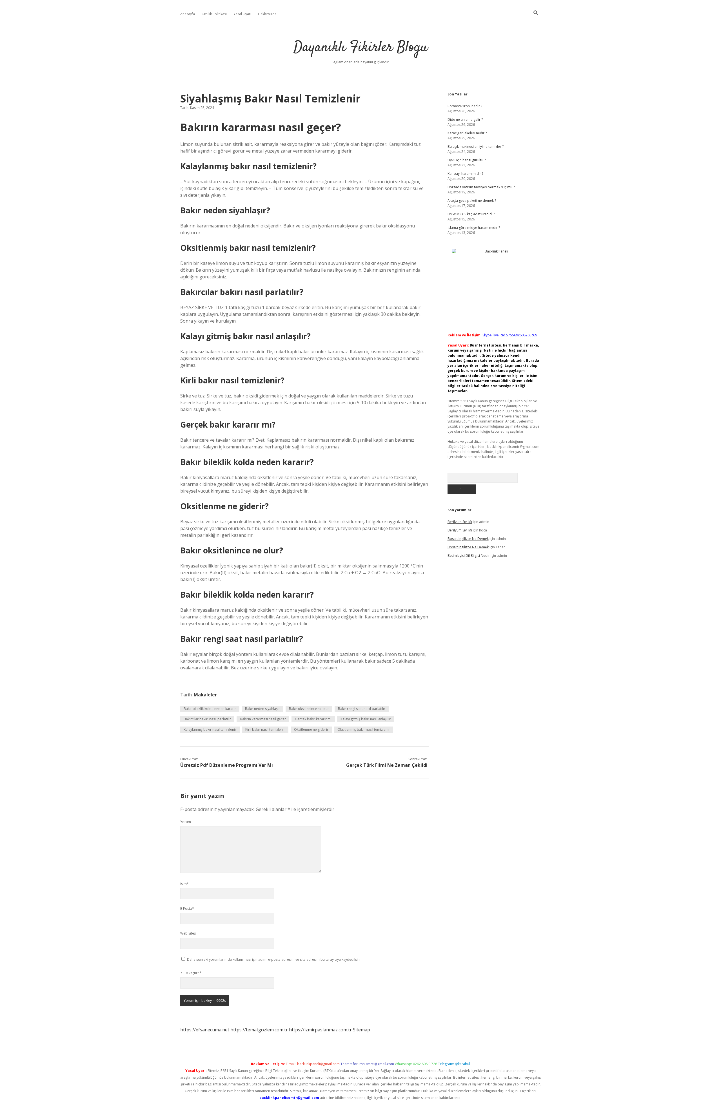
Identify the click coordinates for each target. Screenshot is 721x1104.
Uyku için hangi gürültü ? (467, 160)
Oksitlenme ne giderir (311, 729)
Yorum (185, 821)
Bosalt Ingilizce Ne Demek (468, 538)
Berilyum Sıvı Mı (460, 521)
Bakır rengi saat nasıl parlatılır (361, 708)
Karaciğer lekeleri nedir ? (467, 133)
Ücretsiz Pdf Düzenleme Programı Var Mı (226, 765)
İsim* (184, 883)
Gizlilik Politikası (214, 14)
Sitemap (361, 1030)
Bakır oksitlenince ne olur (309, 708)
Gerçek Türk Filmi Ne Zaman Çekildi (387, 765)
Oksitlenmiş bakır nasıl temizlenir (363, 729)
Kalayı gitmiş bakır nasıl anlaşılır (366, 719)
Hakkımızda (267, 14)
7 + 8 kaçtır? (191, 973)
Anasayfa (187, 14)
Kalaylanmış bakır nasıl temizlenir (210, 729)
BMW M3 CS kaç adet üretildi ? (471, 214)
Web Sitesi (188, 933)
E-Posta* (187, 908)
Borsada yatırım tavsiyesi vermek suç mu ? (481, 187)
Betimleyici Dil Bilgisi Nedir (469, 555)
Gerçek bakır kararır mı (313, 719)
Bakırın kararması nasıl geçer (263, 719)
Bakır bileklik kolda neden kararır (210, 708)
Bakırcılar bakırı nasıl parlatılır (207, 719)
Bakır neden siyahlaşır (262, 708)
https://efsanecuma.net (204, 1030)
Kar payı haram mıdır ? (465, 173)
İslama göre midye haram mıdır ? (474, 227)
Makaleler (205, 695)
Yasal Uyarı (242, 14)
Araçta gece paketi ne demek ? (472, 200)
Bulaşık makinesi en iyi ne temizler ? (476, 146)
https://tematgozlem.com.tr (259, 1030)
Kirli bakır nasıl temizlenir (265, 729)
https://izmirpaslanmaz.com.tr (320, 1030)
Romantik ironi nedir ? (465, 106)
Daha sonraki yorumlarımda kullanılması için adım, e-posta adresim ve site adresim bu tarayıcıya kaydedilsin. (273, 959)
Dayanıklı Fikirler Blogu (360, 47)
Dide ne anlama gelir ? (465, 119)
